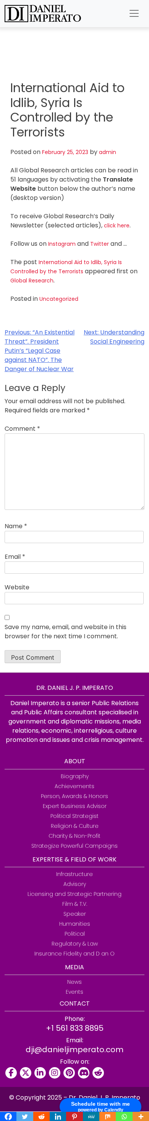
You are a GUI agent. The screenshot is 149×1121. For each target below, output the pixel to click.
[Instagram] (54, 1073)
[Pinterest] (69, 1073)
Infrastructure (74, 874)
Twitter (99, 244)
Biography (75, 776)
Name (16, 526)
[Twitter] (25, 1073)
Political (75, 934)
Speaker (74, 914)
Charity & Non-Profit (74, 836)
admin (107, 152)
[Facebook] (11, 1073)
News (74, 982)
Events (74, 992)
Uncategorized (58, 299)
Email (15, 556)
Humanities (74, 924)
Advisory (74, 884)
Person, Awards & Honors (74, 796)
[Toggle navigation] (134, 13)
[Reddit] (98, 1073)
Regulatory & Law (75, 943)
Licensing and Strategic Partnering (74, 894)
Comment (22, 428)
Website (17, 587)
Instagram (62, 244)
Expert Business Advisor (75, 806)
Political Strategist (74, 816)
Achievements (74, 786)
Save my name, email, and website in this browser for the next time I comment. (65, 632)
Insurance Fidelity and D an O (74, 953)
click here (117, 225)
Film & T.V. (74, 904)
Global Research (31, 280)
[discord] (83, 1073)
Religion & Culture (75, 826)
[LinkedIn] (40, 1073)
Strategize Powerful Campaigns (74, 846)
